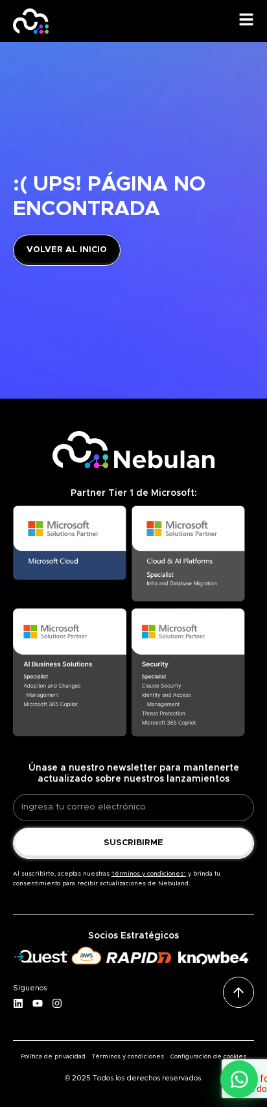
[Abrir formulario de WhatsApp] (239, 1079)
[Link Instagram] (61, 1004)
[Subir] (238, 992)
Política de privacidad (53, 1057)
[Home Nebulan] (31, 20)
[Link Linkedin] (22, 1004)
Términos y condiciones (128, 1057)
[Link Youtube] (42, 1004)
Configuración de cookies (208, 1057)
